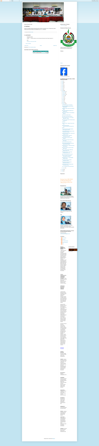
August (63, 95)
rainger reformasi (65, 242)
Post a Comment (28, 43)
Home (41, 45)
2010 (62, 90)
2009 (62, 169)
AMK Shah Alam (62, 25)
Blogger (53, 438)
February (63, 103)
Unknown (63, 239)
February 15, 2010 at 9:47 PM (31, 41)
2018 (62, 83)
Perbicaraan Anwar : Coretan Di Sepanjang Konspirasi (67, 136)
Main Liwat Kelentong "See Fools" (67, 154)
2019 (62, 82)
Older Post (55, 45)
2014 (62, 87)
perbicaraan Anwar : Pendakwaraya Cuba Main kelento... (67, 164)
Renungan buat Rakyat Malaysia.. (67, 116)
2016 (62, 85)
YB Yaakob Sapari (65, 240)
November (64, 91)
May (63, 99)
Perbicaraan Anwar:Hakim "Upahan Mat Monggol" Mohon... (68, 133)
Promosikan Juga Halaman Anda (64, 76)
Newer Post (26, 45)
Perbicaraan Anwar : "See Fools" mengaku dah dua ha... (67, 152)
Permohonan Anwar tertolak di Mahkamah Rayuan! (67, 162)
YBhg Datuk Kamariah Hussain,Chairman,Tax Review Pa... (68, 126)
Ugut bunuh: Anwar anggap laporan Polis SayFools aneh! (67, 129)
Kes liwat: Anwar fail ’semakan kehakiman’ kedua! (67, 160)
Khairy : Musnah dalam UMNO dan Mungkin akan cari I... (67, 150)
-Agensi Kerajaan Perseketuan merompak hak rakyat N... (67, 156)
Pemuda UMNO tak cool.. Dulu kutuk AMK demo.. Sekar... (67, 118)
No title (63, 127)
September (64, 94)
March (63, 102)
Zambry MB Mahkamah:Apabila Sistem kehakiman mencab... (68, 131)
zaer (63, 243)
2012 (62, 89)
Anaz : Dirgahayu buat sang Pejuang (68, 166)
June (63, 98)
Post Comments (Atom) (32, 47)
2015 (62, 86)
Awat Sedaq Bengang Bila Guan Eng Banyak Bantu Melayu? (68, 144)
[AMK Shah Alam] (63, 75)
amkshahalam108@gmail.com (65, 233)
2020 (62, 81)
